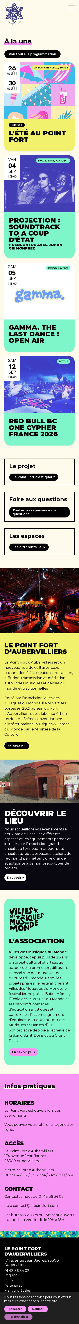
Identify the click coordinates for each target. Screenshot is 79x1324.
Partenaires (13, 1285)
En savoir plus (23, 1052)
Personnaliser (18, 1316)
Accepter (15, 1309)
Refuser (37, 1309)
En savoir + (17, 746)
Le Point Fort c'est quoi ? (34, 477)
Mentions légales (17, 1290)
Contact (10, 1280)
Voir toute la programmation (32, 54)
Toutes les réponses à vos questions (34, 512)
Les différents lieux (29, 547)
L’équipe (10, 1275)
